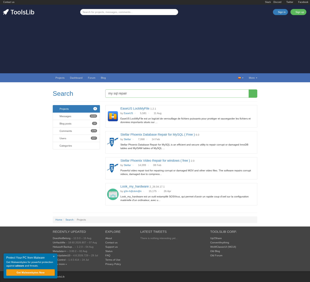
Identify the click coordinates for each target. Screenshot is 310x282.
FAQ (107, 255)
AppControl (59, 259)
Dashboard (76, 77)
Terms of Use (112, 259)
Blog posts (77, 123)
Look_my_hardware (134, 186)
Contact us (9, 2)
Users (77, 138)
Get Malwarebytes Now (30, 272)
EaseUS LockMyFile (134, 108)
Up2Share (216, 238)
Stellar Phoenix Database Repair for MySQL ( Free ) (157, 134)
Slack (267, 2)
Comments (77, 131)
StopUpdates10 (61, 255)
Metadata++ (59, 251)
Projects (60, 77)
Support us (111, 246)
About (108, 238)
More (252, 77)
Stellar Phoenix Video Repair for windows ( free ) (155, 160)
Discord (277, 2)
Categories (65, 145)
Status (108, 251)
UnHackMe (59, 242)
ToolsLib (60, 276)
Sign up (299, 12)
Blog (103, 77)
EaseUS (128, 113)
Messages (77, 116)
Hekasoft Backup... (63, 246)
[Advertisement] (155, 42)
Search (63, 93)
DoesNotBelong (62, 238)
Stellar (127, 139)
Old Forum (216, 255)
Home (58, 219)
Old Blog (215, 251)
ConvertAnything (219, 242)
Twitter (289, 2)
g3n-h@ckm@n (133, 191)
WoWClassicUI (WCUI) (223, 246)
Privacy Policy (113, 264)
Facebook (302, 2)
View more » (60, 264)
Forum (91, 77)
